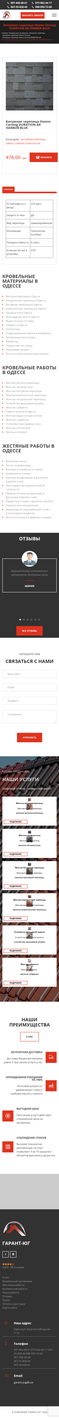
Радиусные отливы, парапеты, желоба (29, 501)
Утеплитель (13, 329)
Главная (5, 33)
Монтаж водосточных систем (24, 415)
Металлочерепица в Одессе (23, 296)
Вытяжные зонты (16, 461)
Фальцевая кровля (17, 349)
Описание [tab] (8, 189)
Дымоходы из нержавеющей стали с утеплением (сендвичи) (28, 511)
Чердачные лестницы (19, 345)
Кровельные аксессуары (21, 337)
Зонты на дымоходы (18, 465)
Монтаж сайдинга (17, 407)
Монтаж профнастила (19, 387)
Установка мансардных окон (23, 424)
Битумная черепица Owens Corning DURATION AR (22, 37)
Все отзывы (29, 630)
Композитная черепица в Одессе (26, 308)
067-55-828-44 (19, 7)
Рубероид (12, 341)
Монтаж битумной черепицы (24, 391)
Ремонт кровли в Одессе (21, 411)
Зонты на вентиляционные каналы (27, 353)
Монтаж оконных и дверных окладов (28, 517)
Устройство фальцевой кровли (25, 403)
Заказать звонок (32, 15)
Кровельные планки (18, 473)
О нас (29, 1036)
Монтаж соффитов (17, 419)
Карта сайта (9, 1307)
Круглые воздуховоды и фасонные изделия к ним (27, 479)
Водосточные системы (20, 321)
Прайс (6, 1300)
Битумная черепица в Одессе (24, 304)
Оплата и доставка (13, 1304)
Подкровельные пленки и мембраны (28, 333)
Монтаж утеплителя (18, 428)
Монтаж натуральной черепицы (26, 399)
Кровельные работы (15, 1288)
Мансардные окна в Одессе (22, 317)
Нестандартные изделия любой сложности (25, 487)
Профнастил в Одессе (19, 312)
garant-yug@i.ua (23, 1382)
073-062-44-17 (43, 3)
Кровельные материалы (18, 33)
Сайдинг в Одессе (16, 325)
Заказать (46, 157)
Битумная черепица (37, 33)
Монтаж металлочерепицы (22, 383)
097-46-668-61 (22, 1365)
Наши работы (10, 1292)
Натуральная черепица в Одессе (26, 300)
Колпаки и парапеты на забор (24, 469)
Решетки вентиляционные (22, 505)
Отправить (29, 737)
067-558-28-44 (22, 1357)
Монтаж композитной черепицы (26, 395)
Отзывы (7, 1296)
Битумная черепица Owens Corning (16, 35)
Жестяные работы (13, 1285)
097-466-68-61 (19, 3)
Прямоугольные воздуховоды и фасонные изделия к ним (25, 495)
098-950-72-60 (43, 7)
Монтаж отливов (16, 432)
